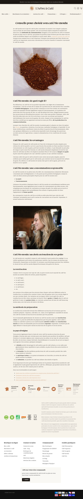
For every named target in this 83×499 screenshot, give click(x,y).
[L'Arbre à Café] (41, 10)
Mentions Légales (28, 458)
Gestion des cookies (29, 460)
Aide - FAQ (26, 448)
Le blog (45, 458)
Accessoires (8, 451)
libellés (17, 127)
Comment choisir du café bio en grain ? (28, 375)
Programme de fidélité (50, 448)
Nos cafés (5, 14)
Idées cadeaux (8, 453)
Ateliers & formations (11, 456)
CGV (24, 455)
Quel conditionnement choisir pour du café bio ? (31, 380)
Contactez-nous (61, 389)
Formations (51, 14)
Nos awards (46, 456)
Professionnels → (75, 14)
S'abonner (26, 479)
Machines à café (9, 448)
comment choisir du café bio (60, 36)
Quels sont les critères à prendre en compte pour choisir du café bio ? (37, 373)
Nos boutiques (47, 446)
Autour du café (38, 14)
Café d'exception (67, 446)
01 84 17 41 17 (59, 392)
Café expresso (66, 448)
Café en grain (66, 451)
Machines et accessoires (21, 14)
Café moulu (65, 453)
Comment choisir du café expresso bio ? (28, 377)
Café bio (64, 456)
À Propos (62, 14)
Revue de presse (47, 453)
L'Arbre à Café (11, 492)
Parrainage (46, 451)
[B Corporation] (29, 417)
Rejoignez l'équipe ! (49, 463)
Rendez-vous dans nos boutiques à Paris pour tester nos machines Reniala (41, 2)
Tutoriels (45, 461)
